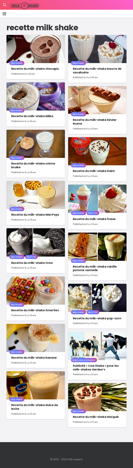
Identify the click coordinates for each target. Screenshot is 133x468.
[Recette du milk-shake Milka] (35, 84)
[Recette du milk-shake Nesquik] (97, 385)
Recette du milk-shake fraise (94, 219)
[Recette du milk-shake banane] (35, 326)
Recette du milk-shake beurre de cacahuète (97, 70)
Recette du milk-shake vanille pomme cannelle (95, 268)
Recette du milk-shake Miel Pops (35, 215)
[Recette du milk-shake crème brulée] (35, 131)
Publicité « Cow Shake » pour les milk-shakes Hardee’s (96, 367)
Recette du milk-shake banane (34, 358)
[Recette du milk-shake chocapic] (35, 37)
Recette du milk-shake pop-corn (97, 318)
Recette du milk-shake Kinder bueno (95, 122)
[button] (4, 5)
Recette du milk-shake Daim (94, 171)
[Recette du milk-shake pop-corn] (97, 285)
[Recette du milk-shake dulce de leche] (35, 373)
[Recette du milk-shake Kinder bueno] (97, 88)
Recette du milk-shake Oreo (32, 263)
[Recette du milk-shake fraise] (97, 186)
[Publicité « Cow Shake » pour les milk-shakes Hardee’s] (97, 334)
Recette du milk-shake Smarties (35, 310)
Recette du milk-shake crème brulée (33, 165)
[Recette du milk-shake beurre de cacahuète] (97, 37)
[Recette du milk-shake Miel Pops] (35, 183)
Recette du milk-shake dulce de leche (34, 407)
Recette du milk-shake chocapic (35, 69)
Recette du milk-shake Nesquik (96, 417)
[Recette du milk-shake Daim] (97, 139)
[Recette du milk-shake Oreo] (35, 230)
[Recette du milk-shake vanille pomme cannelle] (97, 234)
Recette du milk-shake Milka (32, 116)
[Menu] (4, 14)
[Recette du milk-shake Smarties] (35, 278)
